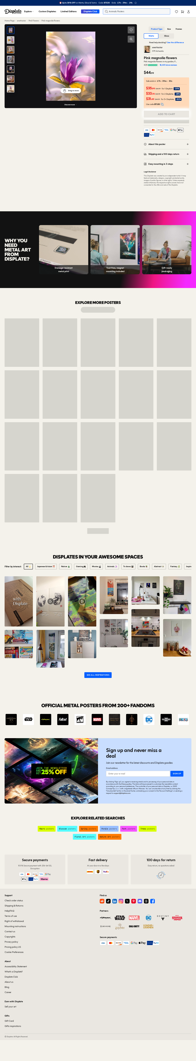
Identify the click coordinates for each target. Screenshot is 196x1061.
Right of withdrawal (14, 921)
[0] (176, 11)
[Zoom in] (131, 39)
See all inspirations (98, 675)
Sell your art (10, 1006)
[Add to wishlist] (131, 30)
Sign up (177, 773)
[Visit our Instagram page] (121, 901)
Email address (112, 768)
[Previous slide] (14, 719)
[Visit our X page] (127, 901)
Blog (7, 987)
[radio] (157, 29)
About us (9, 982)
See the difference (175, 42)
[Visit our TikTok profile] (108, 901)
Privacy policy (126, 784)
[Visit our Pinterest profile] (133, 901)
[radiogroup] (166, 29)
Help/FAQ (9, 910)
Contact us (10, 931)
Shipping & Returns (14, 905)
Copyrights (10, 936)
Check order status (14, 900)
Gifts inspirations (13, 1026)
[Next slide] (181, 719)
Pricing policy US (13, 947)
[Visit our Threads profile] (146, 901)
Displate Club (90, 11)
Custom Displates (47, 11)
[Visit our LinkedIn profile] (114, 901)
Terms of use (11, 916)
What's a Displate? (14, 971)
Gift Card (9, 1021)
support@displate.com (122, 793)
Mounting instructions (15, 926)
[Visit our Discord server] (140, 901)
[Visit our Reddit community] (102, 901)
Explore (28, 11)
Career (8, 992)
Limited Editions (68, 11)
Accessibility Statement (16, 966)
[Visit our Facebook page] (152, 901)
